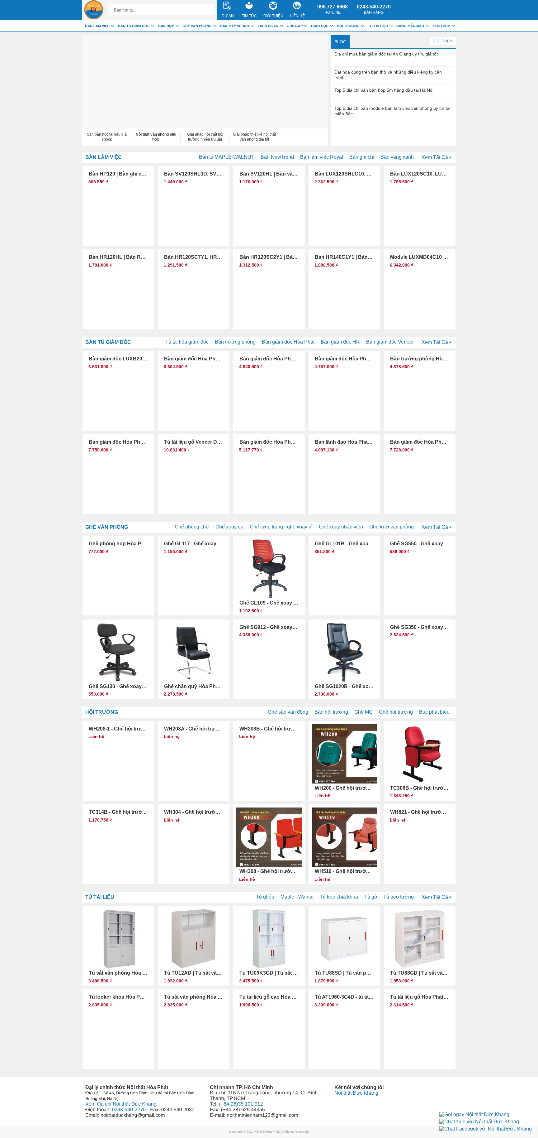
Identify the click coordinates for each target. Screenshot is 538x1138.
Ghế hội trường (396, 712)
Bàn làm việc (103, 157)
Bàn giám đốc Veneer (390, 342)
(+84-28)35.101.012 (241, 1104)
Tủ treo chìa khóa (339, 896)
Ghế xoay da (229, 526)
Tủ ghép (265, 896)
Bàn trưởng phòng (235, 342)
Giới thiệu (273, 16)
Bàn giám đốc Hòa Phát (288, 342)
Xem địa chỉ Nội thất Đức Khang (121, 1104)
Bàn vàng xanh (397, 157)
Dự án (228, 16)
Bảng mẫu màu (410, 26)
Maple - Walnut (297, 896)
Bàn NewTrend (277, 157)
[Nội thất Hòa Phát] (93, 10)
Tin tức (249, 16)
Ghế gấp (295, 26)
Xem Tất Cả (435, 157)
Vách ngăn (267, 26)
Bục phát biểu (434, 712)
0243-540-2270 (374, 9)
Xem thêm (441, 26)
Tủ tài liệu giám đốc (187, 342)
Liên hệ (297, 16)
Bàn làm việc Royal (321, 157)
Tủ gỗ (370, 896)
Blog (340, 41)
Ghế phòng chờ (192, 526)
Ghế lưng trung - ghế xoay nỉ (281, 526)
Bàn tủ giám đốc (108, 342)
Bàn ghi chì (361, 157)
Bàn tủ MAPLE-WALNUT (226, 157)
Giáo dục (319, 26)
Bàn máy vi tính (234, 26)
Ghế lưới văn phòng (391, 526)
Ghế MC (363, 712)
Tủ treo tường (398, 896)
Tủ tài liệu (99, 897)
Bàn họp (166, 26)
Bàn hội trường (331, 712)
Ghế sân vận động (288, 712)
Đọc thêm (443, 41)
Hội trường (101, 712)
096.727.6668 (332, 9)
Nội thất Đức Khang (356, 1093)
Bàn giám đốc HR (340, 342)
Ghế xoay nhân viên (341, 526)
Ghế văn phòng (106, 527)
